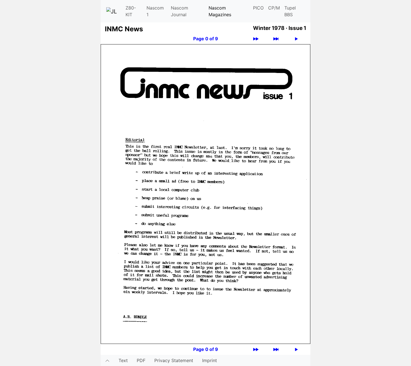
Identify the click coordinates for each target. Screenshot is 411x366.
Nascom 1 (155, 11)
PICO (258, 8)
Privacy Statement (173, 360)
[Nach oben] (107, 360)
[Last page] (275, 38)
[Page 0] (205, 193)
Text (123, 360)
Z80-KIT (131, 11)
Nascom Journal (179, 11)
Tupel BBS (290, 11)
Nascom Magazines (220, 11)
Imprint (209, 360)
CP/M (274, 8)
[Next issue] (255, 38)
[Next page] (296, 38)
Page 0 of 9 (205, 38)
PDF (141, 360)
